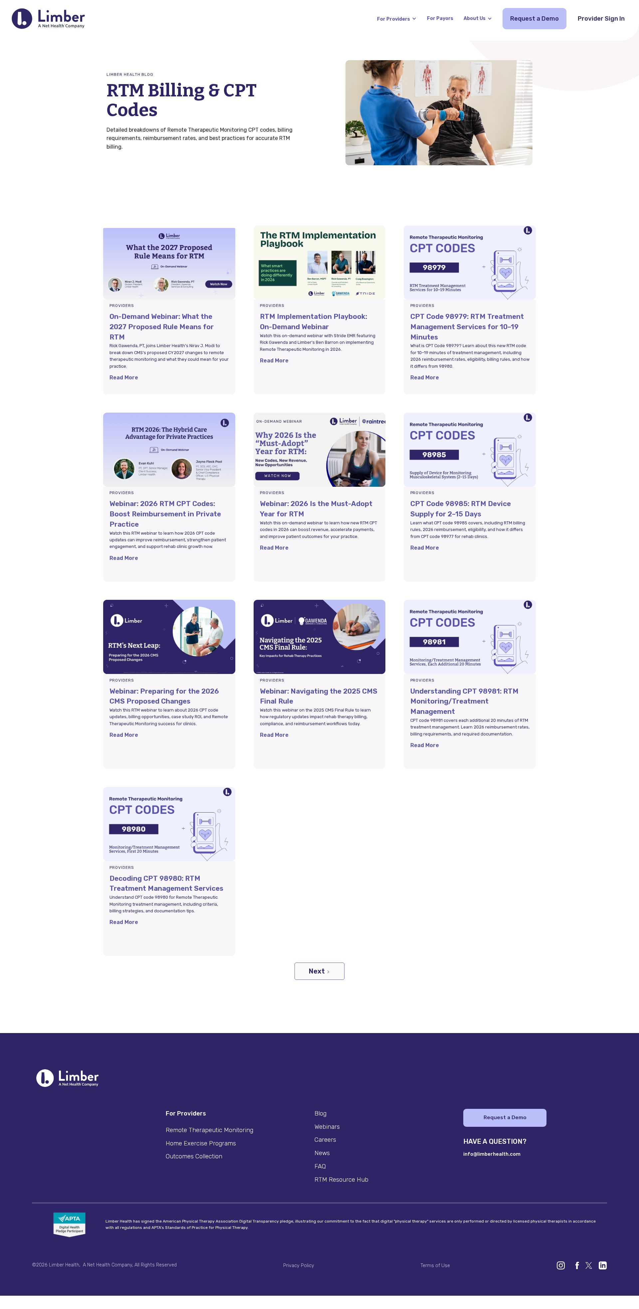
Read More (123, 377)
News (322, 1153)
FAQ (320, 1166)
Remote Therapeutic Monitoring (209, 1130)
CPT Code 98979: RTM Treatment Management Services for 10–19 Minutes (467, 327)
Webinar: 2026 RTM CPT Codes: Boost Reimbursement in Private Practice (165, 514)
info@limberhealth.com (492, 1154)
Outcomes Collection (194, 1156)
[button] (396, 18)
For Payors (440, 18)
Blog (320, 1113)
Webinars (327, 1126)
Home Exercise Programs (201, 1143)
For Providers (393, 19)
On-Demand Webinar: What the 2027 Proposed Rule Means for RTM (161, 327)
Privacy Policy (298, 1265)
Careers (325, 1139)
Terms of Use (435, 1265)
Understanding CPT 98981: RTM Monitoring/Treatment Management (464, 701)
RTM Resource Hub (341, 1179)
